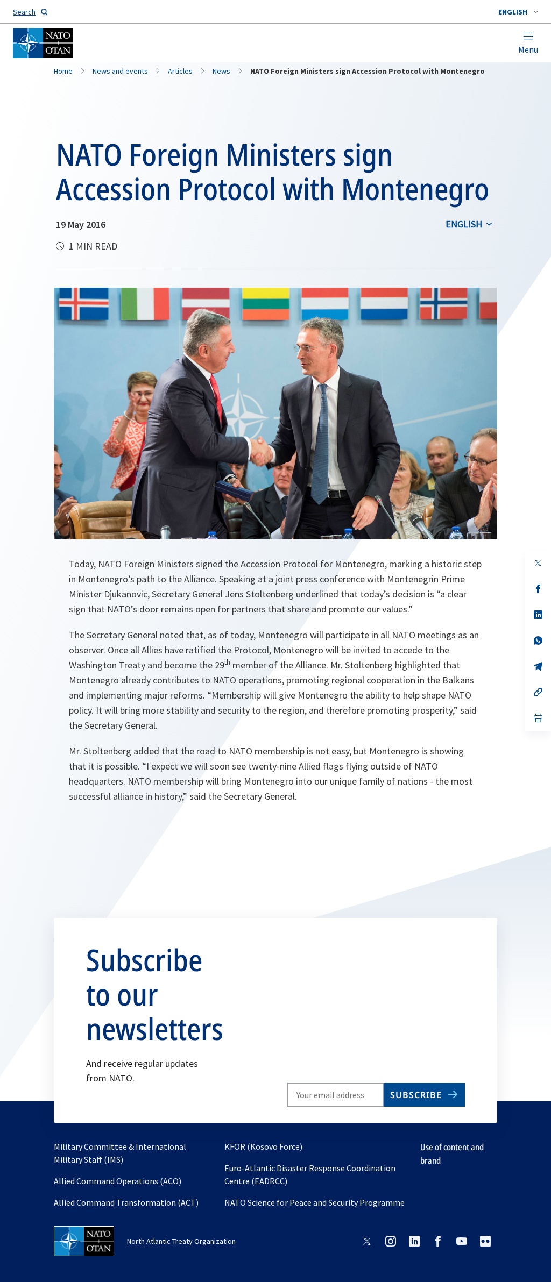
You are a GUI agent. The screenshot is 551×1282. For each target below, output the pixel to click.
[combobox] (518, 11)
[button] (518, 11)
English (464, 224)
